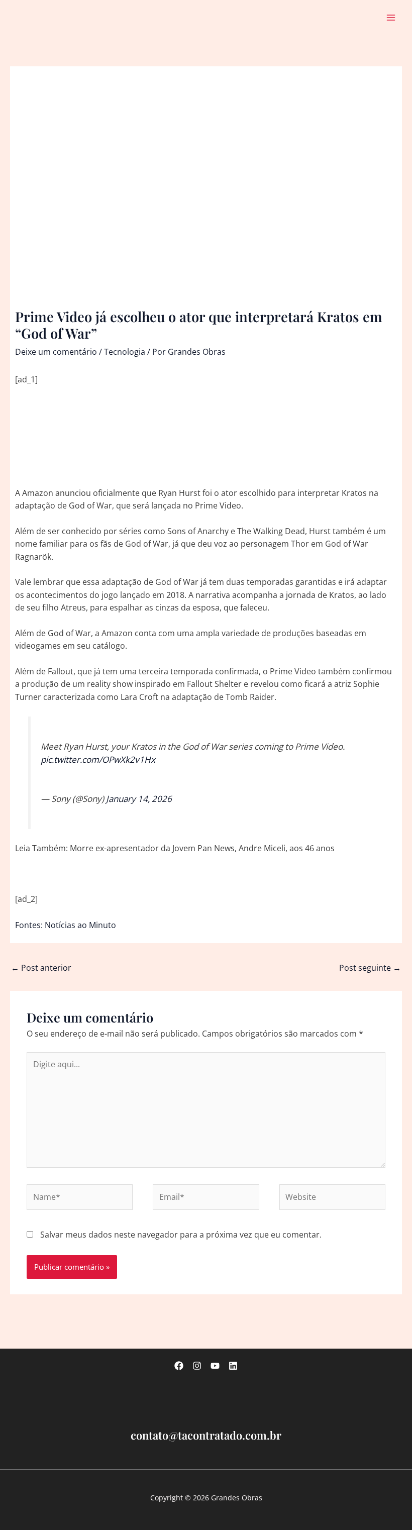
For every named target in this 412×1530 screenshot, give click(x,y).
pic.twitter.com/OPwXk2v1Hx (98, 759)
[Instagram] (196, 1365)
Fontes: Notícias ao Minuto (65, 925)
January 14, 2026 (139, 798)
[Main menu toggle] (391, 17)
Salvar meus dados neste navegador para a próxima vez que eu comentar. (181, 1234)
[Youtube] (215, 1365)
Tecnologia (124, 351)
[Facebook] (178, 1365)
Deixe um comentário (56, 351)
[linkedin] (233, 1365)
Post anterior (41, 967)
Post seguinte (370, 967)
